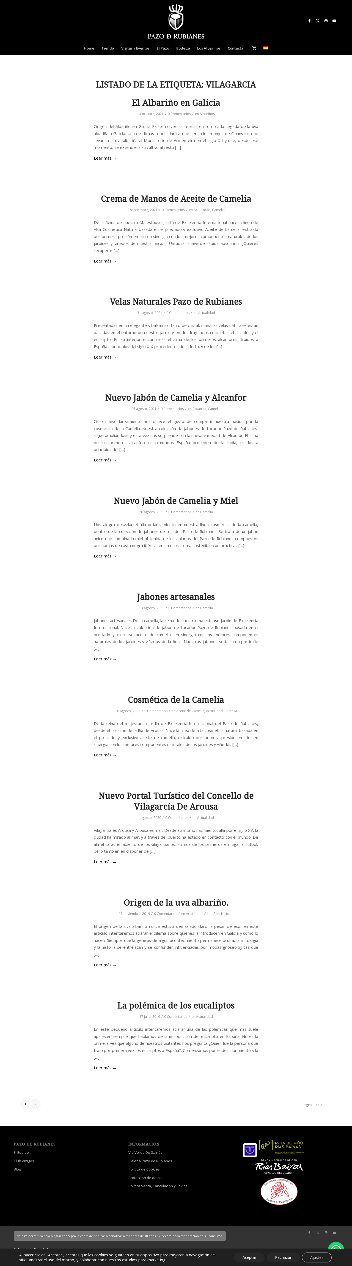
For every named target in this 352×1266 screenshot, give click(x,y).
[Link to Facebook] (309, 21)
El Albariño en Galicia (176, 103)
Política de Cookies (144, 1169)
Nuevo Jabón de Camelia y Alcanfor (176, 398)
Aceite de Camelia (190, 711)
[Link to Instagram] (326, 21)
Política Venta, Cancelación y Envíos (158, 1185)
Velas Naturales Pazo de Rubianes (176, 302)
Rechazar (283, 1257)
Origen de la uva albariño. (176, 902)
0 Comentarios (179, 113)
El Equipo (21, 1152)
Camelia (218, 209)
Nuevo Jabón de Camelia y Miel (176, 501)
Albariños (207, 113)
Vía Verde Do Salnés (145, 1152)
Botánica (199, 408)
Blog (17, 1169)
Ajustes (316, 1257)
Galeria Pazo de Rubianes (150, 1160)
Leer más (105, 158)
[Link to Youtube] (334, 21)
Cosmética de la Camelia (176, 700)
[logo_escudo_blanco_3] (176, 22)
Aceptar (249, 1257)
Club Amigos (24, 1160)
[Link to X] (318, 21)
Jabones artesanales (176, 597)
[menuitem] (89, 48)
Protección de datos (145, 1177)
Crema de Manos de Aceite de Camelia (176, 199)
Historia (227, 913)
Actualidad (202, 209)
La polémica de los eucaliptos (176, 1005)
